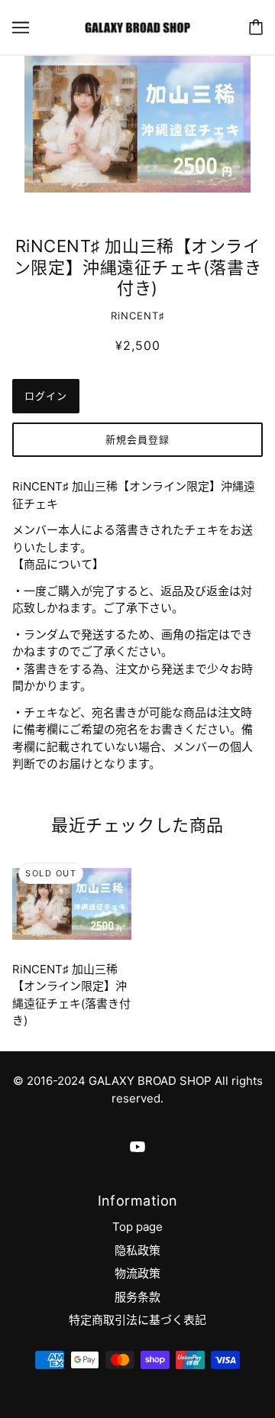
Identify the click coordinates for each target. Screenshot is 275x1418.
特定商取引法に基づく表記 (137, 1320)
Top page (137, 1226)
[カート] (256, 27)
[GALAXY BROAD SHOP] (137, 26)
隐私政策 (137, 1250)
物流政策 (137, 1273)
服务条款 (137, 1297)
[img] (137, 1147)
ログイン (45, 396)
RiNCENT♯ (138, 315)
